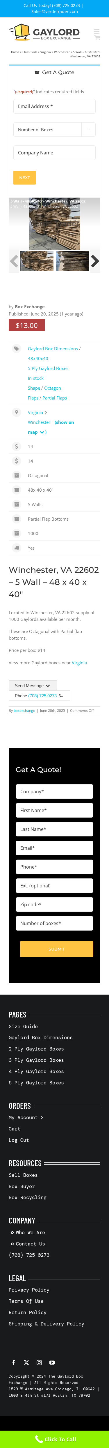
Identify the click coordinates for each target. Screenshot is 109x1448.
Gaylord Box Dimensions (53, 348)
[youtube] (52, 1362)
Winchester (62, 52)
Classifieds (29, 52)
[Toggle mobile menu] (97, 31)
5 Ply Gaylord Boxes (48, 368)
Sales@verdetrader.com (54, 11)
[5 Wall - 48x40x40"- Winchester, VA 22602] (36, 261)
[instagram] (39, 1362)
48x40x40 (38, 358)
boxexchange (24, 710)
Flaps (33, 398)
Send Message (30, 685)
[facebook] (14, 1362)
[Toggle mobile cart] (97, 37)
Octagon (52, 388)
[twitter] (26, 1362)
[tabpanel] (54, 138)
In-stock (36, 378)
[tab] (54, 72)
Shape (34, 388)
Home (15, 52)
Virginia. (80, 662)
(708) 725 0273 (42, 695)
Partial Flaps (54, 398)
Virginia (45, 52)
